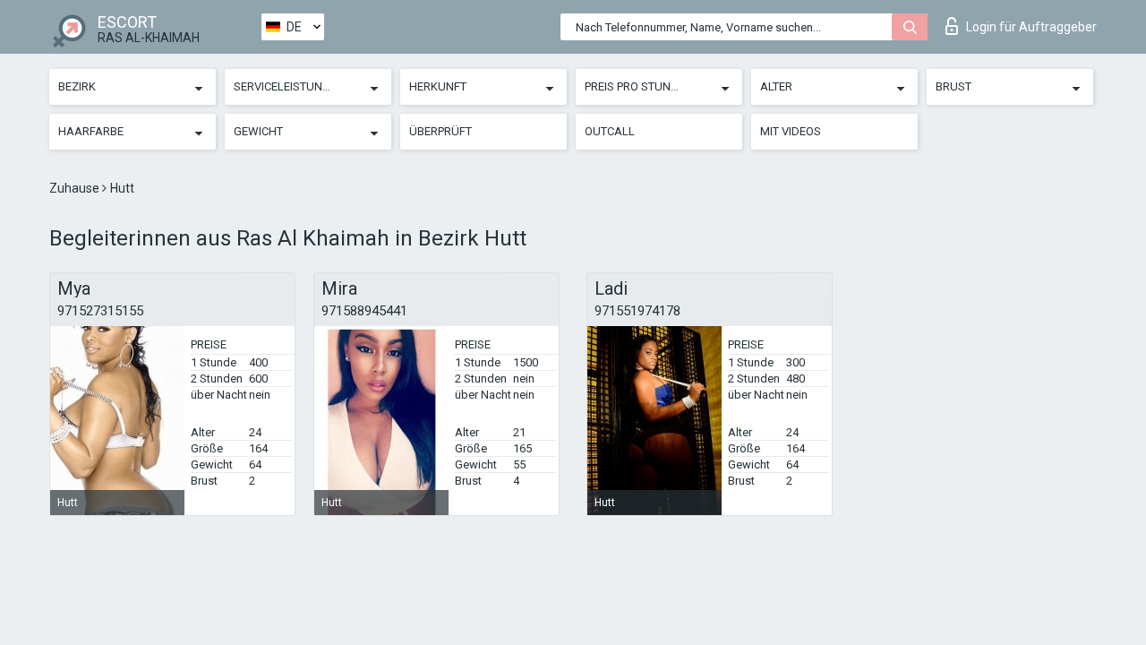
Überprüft (440, 131)
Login (1031, 27)
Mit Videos (790, 131)
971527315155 (100, 311)
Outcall (610, 131)
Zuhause (75, 188)
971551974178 (637, 311)
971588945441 (364, 311)
